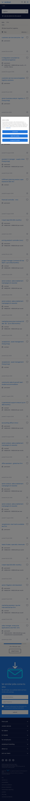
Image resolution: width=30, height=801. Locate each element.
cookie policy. (8, 127)
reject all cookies (15, 136)
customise (15, 131)
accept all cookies (15, 140)
